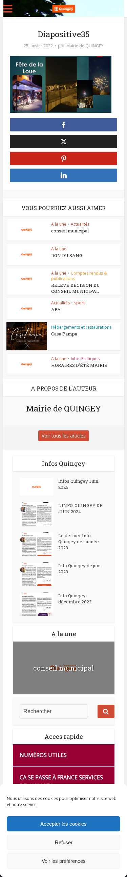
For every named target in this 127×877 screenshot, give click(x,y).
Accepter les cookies (63, 824)
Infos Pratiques (85, 358)
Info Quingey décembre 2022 (74, 599)
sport (79, 303)
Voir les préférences (64, 861)
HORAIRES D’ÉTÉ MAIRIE (79, 365)
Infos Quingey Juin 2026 (78, 484)
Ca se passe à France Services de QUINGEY (61, 782)
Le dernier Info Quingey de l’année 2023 (78, 541)
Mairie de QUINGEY (84, 45)
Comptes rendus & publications (79, 275)
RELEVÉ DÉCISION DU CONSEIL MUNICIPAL (75, 288)
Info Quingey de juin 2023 (79, 568)
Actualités (80, 224)
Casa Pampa (64, 334)
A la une (58, 224)
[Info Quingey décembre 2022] (39, 604)
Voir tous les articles (64, 435)
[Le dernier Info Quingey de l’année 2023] (39, 544)
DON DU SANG (66, 255)
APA (56, 309)
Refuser (63, 842)
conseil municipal (70, 231)
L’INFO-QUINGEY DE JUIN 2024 (80, 508)
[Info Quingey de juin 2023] (39, 574)
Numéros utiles (43, 755)
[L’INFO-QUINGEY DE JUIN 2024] (39, 514)
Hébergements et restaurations (81, 327)
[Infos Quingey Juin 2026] (39, 487)
